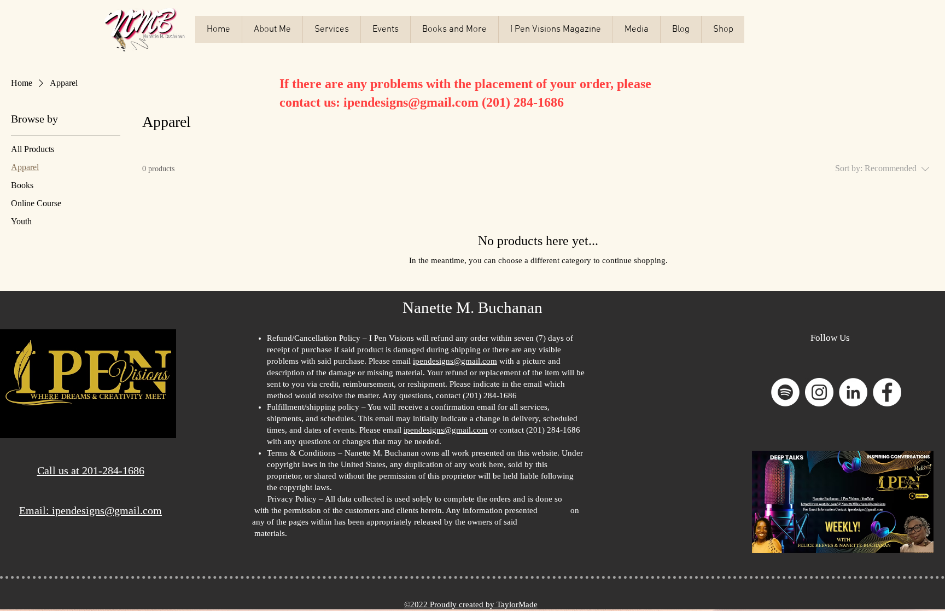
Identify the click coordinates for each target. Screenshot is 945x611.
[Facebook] (887, 392)
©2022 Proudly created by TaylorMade (471, 604)
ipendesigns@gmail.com (411, 102)
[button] (555, 29)
